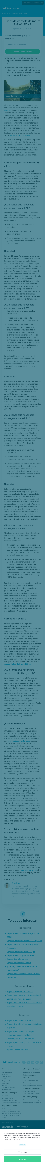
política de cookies (14, 1139)
